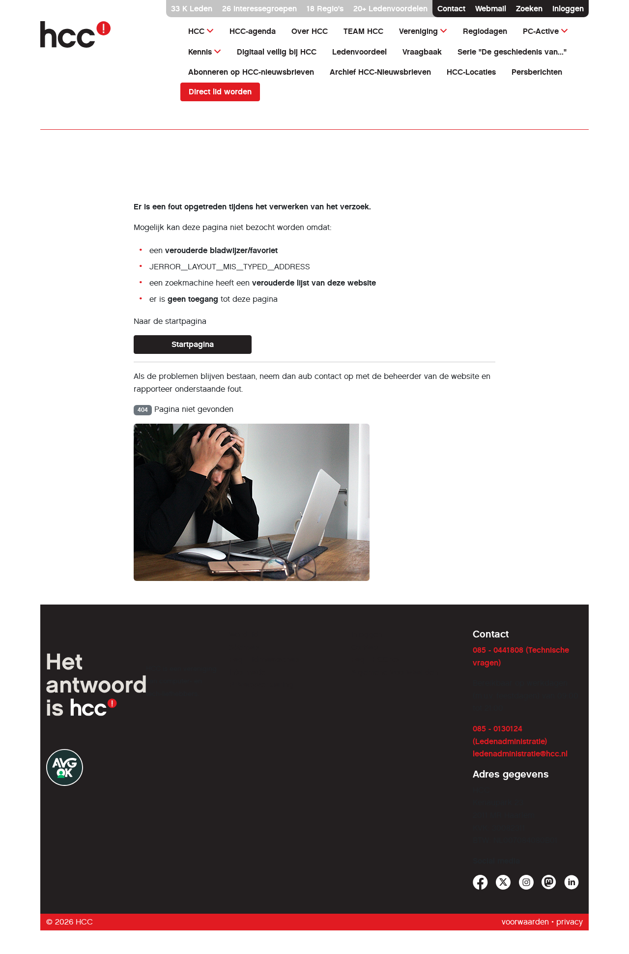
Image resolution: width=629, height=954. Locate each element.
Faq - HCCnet (375, 659)
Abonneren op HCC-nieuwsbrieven (251, 72)
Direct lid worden (220, 91)
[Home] (104, 34)
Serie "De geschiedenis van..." (512, 52)
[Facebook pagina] (480, 882)
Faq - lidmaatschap (264, 659)
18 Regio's (325, 8)
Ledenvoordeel (359, 52)
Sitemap (244, 647)
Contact (451, 8)
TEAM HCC (363, 31)
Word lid (244, 634)
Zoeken (529, 8)
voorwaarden (525, 921)
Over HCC (309, 31)
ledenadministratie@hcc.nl (520, 753)
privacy (569, 921)
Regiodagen (485, 31)
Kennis (200, 52)
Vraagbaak (422, 52)
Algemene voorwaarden (394, 672)
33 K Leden (191, 8)
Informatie (247, 672)
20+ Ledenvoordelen (390, 8)
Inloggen (568, 8)
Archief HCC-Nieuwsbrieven (380, 72)
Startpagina (193, 344)
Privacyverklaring (261, 684)
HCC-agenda (252, 31)
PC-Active (541, 31)
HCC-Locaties (471, 72)
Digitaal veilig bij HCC (276, 52)
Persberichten (537, 72)
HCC (196, 31)
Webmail (490, 8)
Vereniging (418, 31)
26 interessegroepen (259, 8)
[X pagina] (503, 882)
